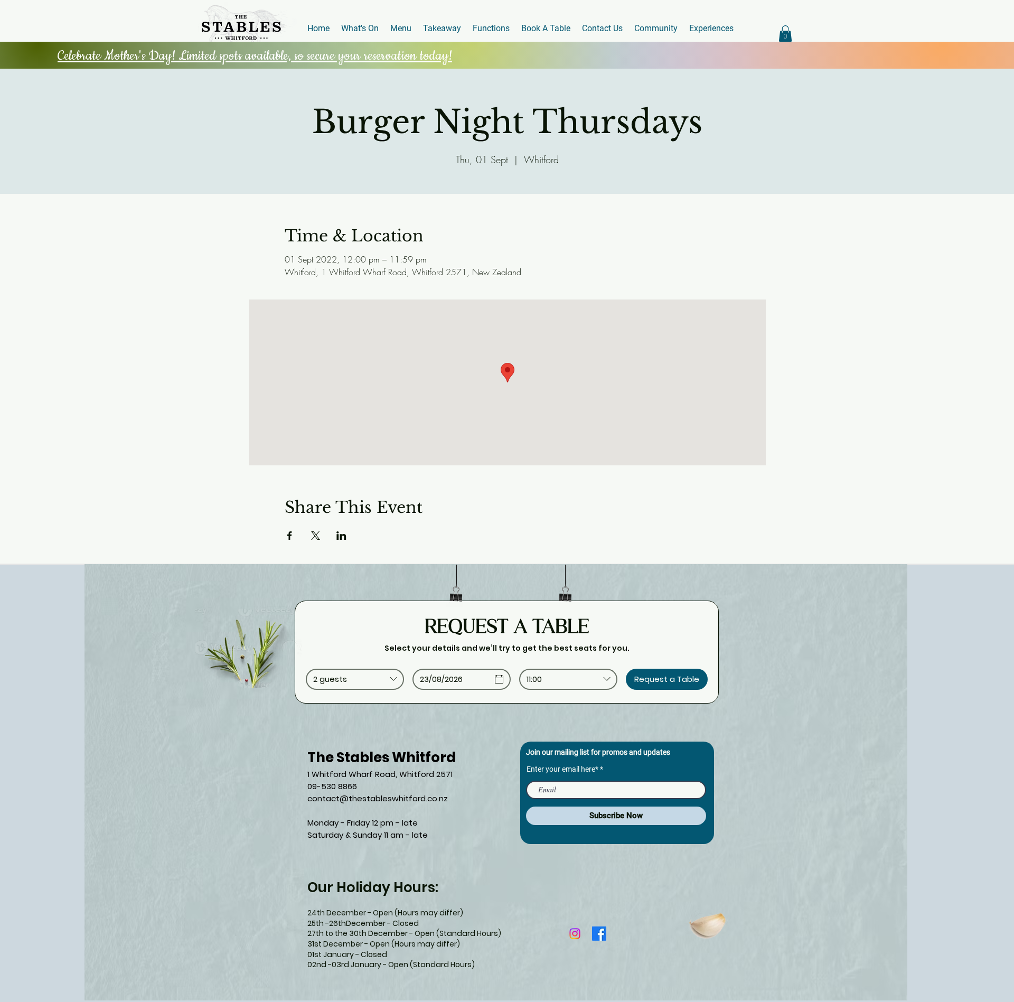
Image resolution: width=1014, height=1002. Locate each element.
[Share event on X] (316, 535)
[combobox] (355, 679)
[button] (785, 33)
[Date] (499, 679)
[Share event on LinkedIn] (341, 535)
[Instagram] (575, 933)
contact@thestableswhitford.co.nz (377, 798)
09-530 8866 (332, 786)
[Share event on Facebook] (290, 535)
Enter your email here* (562, 769)
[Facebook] (599, 933)
